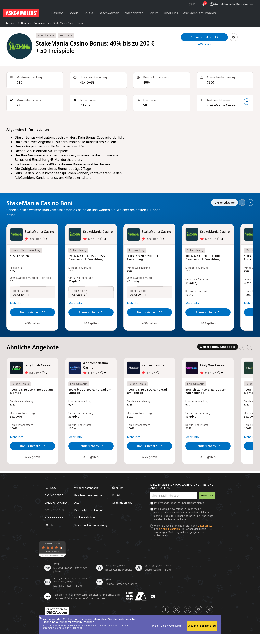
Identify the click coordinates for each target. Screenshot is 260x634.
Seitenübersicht (122, 502)
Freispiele (66, 35)
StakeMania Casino (221, 105)
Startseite (10, 23)
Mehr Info (16, 303)
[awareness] (136, 596)
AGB (77, 502)
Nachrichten (54, 517)
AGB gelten (204, 44)
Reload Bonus (46, 35)
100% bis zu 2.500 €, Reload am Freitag (147, 391)
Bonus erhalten (202, 37)
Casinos (50, 488)
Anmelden (207, 495)
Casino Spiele (54, 495)
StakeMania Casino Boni (39, 203)
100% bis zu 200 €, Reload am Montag (31, 391)
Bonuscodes (41, 23)
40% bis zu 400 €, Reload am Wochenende (206, 391)
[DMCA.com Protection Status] (57, 611)
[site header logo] (21, 13)
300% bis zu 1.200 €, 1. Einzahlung (143, 257)
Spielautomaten (56, 502)
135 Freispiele (20, 256)
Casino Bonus (54, 510)
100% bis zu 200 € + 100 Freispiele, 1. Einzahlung (203, 257)
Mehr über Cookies (167, 625)
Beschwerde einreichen (89, 495)
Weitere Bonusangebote (218, 347)
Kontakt (117, 495)
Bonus (25, 23)
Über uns (118, 488)
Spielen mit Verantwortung (90, 525)
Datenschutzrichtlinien (88, 510)
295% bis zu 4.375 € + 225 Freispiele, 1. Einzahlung (86, 257)
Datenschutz (205, 525)
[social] (165, 609)
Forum (49, 525)
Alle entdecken (225, 202)
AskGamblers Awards (199, 13)
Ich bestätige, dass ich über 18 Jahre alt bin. (179, 503)
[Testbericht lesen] (247, 101)
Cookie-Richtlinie (84, 517)
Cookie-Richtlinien (169, 529)
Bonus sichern (30, 312)
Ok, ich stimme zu (202, 625)
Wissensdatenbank (86, 488)
